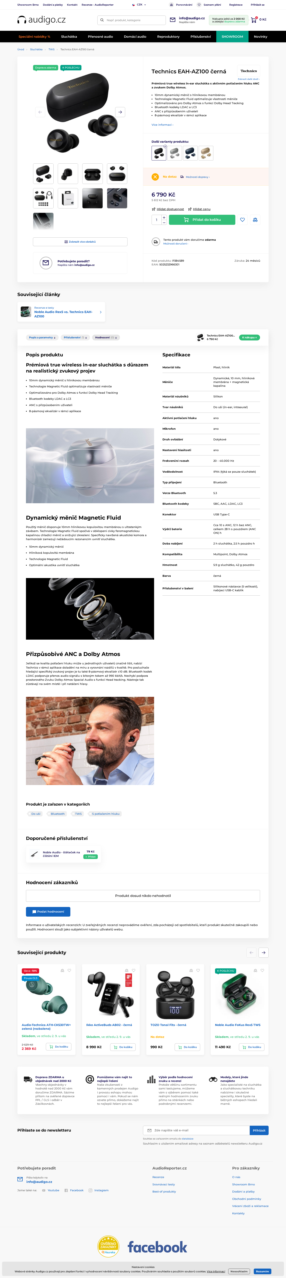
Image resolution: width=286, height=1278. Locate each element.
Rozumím (262, 1271)
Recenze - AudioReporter (97, 4)
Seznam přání (212, 4)
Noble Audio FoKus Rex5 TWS (237, 1025)
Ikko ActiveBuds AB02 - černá (109, 1025)
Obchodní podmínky (246, 1198)
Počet (157, 220)
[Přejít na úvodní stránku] (41, 20)
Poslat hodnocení (50, 911)
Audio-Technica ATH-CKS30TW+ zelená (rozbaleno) (46, 1027)
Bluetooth (58, 813)
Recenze (158, 1177)
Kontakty (238, 1213)
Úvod (20, 49)
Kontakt (72, 4)
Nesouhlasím (239, 1271)
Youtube (53, 1190)
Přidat (92, 856)
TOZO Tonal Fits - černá (168, 1025)
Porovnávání (184, 4)
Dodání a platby (53, 4)
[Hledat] (102, 20)
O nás (236, 1177)
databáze (187, 1138)
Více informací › (162, 124)
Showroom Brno (28, 4)
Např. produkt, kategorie (123, 20)
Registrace (235, 4)
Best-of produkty (164, 1191)
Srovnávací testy (163, 1184)
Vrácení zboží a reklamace (250, 1206)
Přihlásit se (257, 4)
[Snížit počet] (164, 222)
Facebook (77, 1190)
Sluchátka (36, 49)
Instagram (101, 1190)
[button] (120, 112)
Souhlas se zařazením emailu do (168, 1138)
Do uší (35, 813)
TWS (51, 49)
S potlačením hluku (106, 813)
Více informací (216, 1271)
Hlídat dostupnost (170, 209)
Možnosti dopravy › (198, 177)
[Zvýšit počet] (164, 217)
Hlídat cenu (201, 209)
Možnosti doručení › (175, 243)
